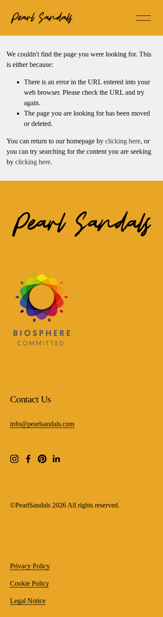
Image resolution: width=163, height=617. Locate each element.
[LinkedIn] (56, 458)
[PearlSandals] (40, 343)
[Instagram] (14, 458)
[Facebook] (28, 458)
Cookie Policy (29, 583)
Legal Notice (28, 600)
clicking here (122, 141)
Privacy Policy (30, 566)
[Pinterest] (42, 458)
